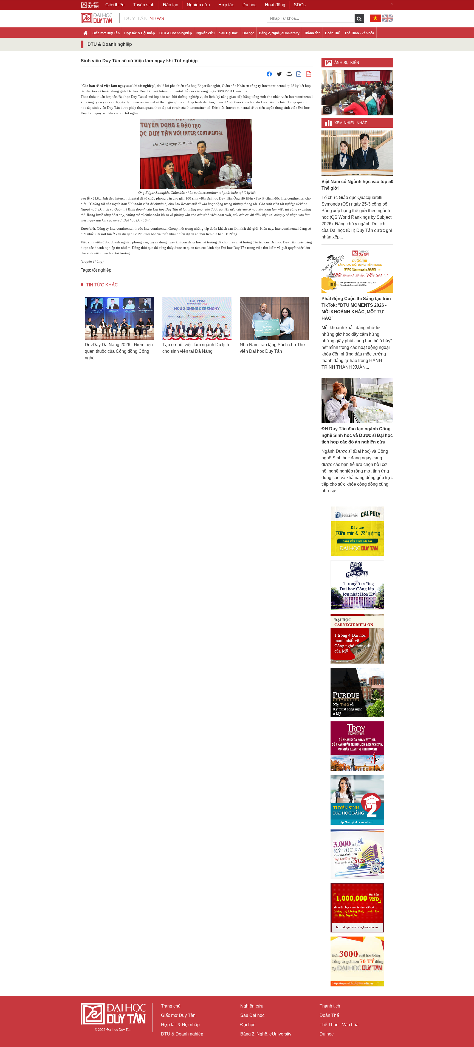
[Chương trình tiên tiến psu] (357, 585)
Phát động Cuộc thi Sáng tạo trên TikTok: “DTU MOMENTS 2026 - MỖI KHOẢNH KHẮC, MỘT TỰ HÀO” (356, 308)
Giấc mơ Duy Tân (106, 33)
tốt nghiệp (101, 270)
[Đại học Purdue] (357, 692)
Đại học (248, 33)
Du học (327, 1034)
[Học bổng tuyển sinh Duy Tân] (357, 961)
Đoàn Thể (332, 33)
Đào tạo (170, 4)
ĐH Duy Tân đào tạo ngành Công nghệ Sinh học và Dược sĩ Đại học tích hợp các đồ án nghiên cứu (357, 435)
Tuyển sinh (143, 4)
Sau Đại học (228, 33)
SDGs (300, 4)
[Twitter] (279, 75)
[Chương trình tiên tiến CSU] (357, 531)
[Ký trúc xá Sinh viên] (357, 854)
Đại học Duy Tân (118, 1030)
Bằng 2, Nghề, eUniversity (279, 33)
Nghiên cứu (205, 33)
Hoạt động (275, 4)
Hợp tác (226, 4)
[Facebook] (269, 75)
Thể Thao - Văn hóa (359, 33)
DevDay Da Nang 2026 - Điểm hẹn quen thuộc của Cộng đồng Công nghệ (119, 351)
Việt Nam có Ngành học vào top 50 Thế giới (357, 184)
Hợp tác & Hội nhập (139, 33)
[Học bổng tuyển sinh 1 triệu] (357, 907)
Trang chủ (170, 1006)
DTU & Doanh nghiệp (175, 33)
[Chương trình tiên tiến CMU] (357, 639)
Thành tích (312, 33)
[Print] (289, 75)
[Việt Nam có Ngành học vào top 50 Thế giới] (357, 152)
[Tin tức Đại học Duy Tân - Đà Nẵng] (122, 17)
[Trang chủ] (85, 33)
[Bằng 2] (357, 800)
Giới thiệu (115, 4)
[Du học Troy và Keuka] (357, 746)
